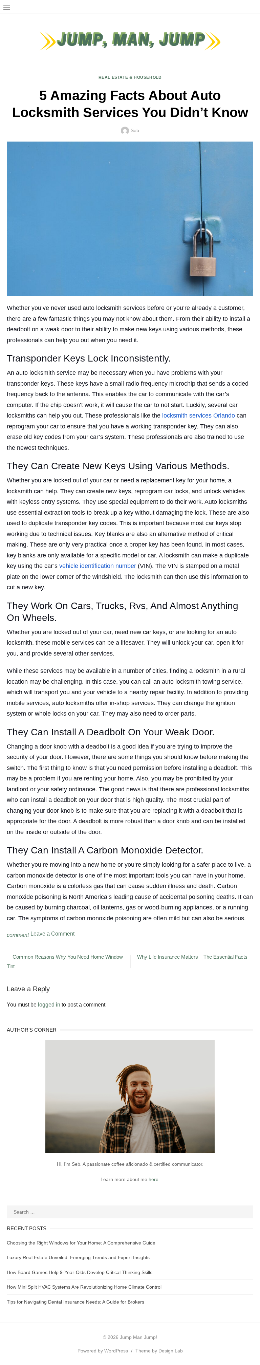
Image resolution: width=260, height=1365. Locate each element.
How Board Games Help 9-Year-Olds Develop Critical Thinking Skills (79, 1272)
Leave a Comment (52, 934)
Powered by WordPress (103, 1350)
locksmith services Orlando (198, 415)
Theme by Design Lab (159, 1350)
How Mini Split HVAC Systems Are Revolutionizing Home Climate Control (84, 1287)
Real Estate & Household (130, 77)
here (153, 1179)
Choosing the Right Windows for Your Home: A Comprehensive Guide (81, 1243)
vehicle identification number (97, 565)
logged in (49, 1005)
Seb (135, 130)
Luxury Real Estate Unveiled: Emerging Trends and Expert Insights (78, 1257)
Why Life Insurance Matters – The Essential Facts (192, 957)
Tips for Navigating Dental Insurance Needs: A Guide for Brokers (75, 1302)
